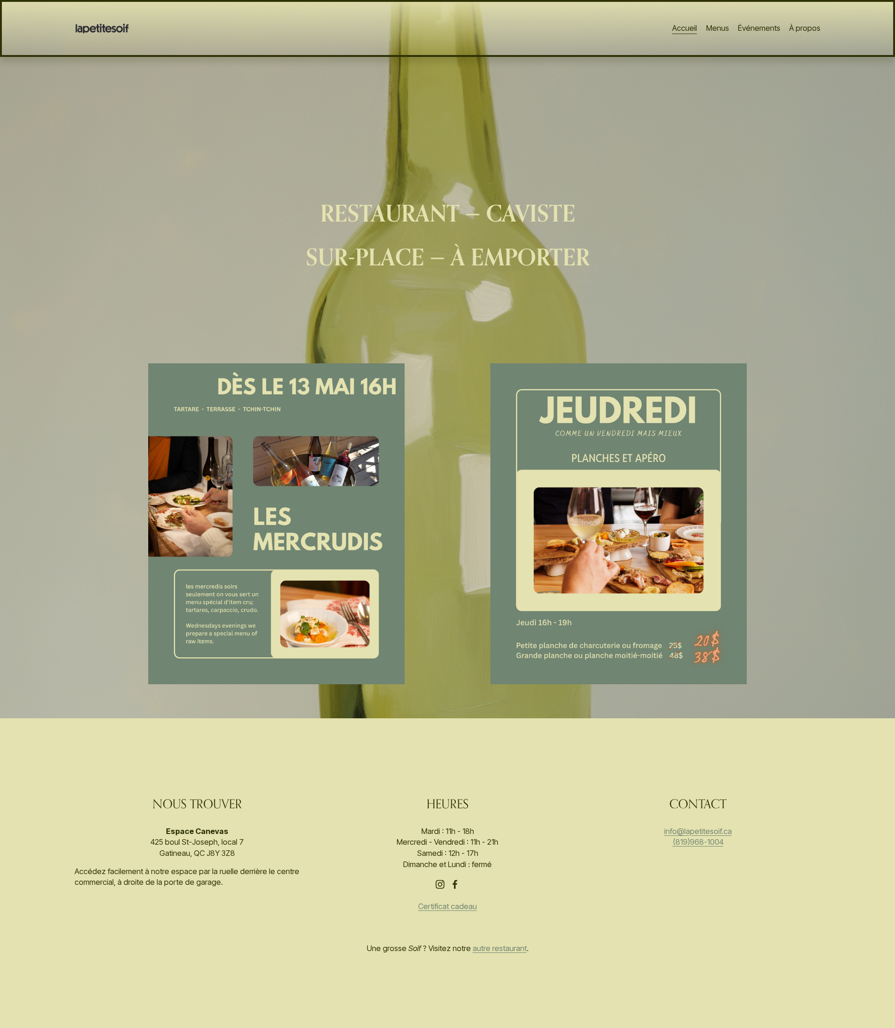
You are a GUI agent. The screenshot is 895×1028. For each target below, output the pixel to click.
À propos (804, 28)
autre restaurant (500, 948)
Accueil (684, 28)
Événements (759, 28)
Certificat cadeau (447, 906)
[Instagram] (440, 884)
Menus (717, 28)
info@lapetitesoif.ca (698, 831)
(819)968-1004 (698, 842)
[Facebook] (455, 884)
